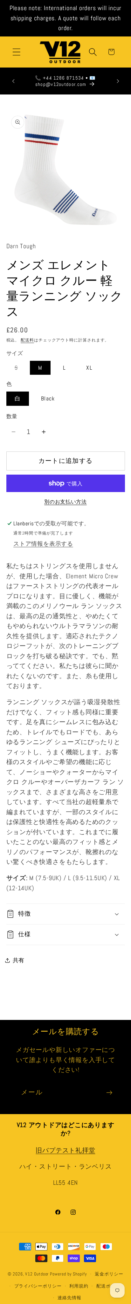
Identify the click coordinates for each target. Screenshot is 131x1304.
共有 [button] (19, 960)
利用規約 (78, 1286)
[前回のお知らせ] (13, 81)
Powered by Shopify (68, 1274)
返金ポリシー (109, 1274)
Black (48, 398)
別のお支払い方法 (65, 502)
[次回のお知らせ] (118, 81)
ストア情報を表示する (43, 543)
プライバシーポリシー (38, 1286)
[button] (16, 52)
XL (89, 367)
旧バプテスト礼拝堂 (65, 1150)
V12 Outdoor (37, 1274)
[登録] (109, 1092)
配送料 (27, 340)
